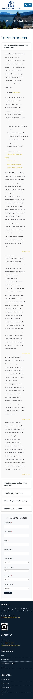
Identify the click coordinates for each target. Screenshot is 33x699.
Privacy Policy (5, 659)
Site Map (3, 667)
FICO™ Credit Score (13, 161)
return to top (26, 251)
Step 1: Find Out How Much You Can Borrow (16, 46)
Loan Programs (5, 679)
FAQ (2, 695)
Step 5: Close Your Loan (13, 509)
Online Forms (5, 691)
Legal (2, 656)
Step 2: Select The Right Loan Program (15, 484)
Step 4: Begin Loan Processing (15, 501)
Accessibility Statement (8, 663)
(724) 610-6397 (9, 643)
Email (6, 540)
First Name (8, 522)
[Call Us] (26, 5)
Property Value (9, 567)
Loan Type (8, 576)
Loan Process (5, 683)
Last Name (8, 531)
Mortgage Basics (6, 687)
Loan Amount (8, 558)
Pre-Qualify (16, 92)
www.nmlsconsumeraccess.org (10, 618)
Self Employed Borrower (14, 164)
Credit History (9, 584)
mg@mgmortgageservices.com (10, 645)
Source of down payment (14, 168)
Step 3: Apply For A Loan (13, 493)
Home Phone (8, 549)
